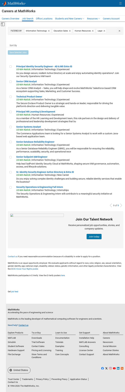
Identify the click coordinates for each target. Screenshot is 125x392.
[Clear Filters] (119, 30)
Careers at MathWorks (18, 11)
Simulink (12, 342)
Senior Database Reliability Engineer (35, 142)
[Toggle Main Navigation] (120, 3)
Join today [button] (94, 236)
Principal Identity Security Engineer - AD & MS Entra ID (44, 66)
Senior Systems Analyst (28, 126)
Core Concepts (62, 354)
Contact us (12, 256)
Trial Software (38, 342)
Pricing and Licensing (41, 350)
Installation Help (86, 338)
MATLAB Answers (87, 342)
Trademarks (27, 379)
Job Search (27, 18)
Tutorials (59, 342)
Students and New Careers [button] (68, 18)
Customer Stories (111, 350)
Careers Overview (10, 18)
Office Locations (44, 18)
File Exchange (14, 354)
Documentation (62, 338)
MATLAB (12, 338)
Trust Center (13, 379)
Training (59, 350)
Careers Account (111, 18)
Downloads (37, 338)
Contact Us (13, 382)
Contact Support (86, 354)
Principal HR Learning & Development (35, 111)
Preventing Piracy (59, 379)
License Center (86, 350)
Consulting (84, 346)
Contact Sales (38, 346)
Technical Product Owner (29, 96)
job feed (14, 291)
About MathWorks (111, 354)
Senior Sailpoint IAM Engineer (31, 157)
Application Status (78, 379)
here (63, 275)
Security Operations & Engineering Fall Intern (39, 187)
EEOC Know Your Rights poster (24, 269)
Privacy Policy (42, 379)
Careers (106, 338)
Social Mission (109, 346)
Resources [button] (92, 18)
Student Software (16, 346)
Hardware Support (16, 350)
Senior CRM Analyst (26, 81)
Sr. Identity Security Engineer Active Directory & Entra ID (45, 172)
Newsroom (108, 342)
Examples (59, 346)
